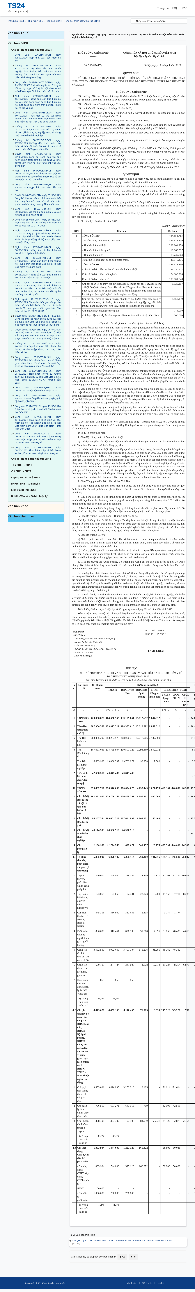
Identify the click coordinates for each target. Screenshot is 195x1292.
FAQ (174, 8)
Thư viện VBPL (35, 20)
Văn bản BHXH (54, 20)
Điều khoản (147, 1283)
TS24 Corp (42, 1283)
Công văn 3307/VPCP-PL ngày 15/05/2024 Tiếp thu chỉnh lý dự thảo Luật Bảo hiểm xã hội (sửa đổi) (38, 409)
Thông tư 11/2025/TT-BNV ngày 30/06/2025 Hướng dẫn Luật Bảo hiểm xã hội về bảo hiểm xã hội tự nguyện (38, 274)
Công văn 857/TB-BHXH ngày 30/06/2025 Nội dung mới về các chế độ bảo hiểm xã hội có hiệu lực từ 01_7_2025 (38, 222)
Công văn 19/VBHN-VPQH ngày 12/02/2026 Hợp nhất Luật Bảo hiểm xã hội (38, 57)
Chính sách (132, 1283)
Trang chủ (163, 8)
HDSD (184, 8)
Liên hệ (160, 1283)
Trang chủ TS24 (16, 20)
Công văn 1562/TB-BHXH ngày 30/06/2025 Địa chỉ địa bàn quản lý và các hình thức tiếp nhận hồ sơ (38, 211)
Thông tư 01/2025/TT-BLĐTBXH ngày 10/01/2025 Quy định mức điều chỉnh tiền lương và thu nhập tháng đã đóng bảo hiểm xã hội (38, 348)
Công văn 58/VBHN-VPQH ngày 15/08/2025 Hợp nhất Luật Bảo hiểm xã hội (38, 187)
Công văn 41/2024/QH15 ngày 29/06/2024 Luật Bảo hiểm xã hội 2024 (38, 389)
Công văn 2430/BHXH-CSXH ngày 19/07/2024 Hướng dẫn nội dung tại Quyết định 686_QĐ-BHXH (38, 398)
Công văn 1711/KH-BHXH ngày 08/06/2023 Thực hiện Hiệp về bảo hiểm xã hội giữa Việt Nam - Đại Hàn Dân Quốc (38, 450)
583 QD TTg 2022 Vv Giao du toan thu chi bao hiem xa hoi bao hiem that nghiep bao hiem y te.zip (122, 1240)
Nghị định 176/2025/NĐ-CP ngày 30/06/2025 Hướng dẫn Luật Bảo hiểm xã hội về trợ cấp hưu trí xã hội (38, 250)
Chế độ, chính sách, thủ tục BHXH (83, 20)
